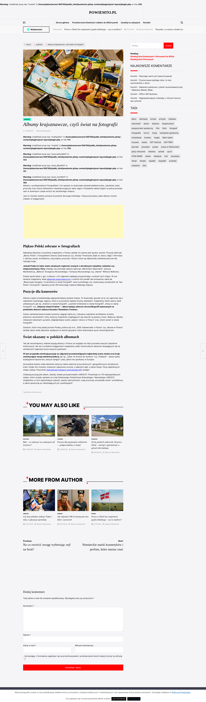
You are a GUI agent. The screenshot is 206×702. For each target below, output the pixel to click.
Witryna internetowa (84, 645)
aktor (134, 119)
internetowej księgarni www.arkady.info (64, 370)
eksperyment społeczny (142, 128)
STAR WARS (137, 156)
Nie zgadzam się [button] (134, 699)
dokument (136, 123)
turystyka (175, 156)
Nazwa (27, 635)
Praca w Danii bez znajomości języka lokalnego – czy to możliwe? (74, 29)
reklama (151, 151)
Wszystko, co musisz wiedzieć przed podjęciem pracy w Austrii (163, 29)
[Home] (28, 46)
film (157, 128)
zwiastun (136, 165)
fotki (164, 128)
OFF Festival (155, 142)
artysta (162, 119)
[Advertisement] (73, 221)
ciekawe (60, 439)
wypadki (162, 161)
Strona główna (62, 22)
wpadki (152, 161)
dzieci (146, 123)
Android (26, 513)
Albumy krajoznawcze (34, 392)
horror (146, 133)
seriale (161, 151)
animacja (143, 119)
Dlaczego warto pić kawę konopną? (155, 76)
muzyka (135, 142)
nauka (144, 142)
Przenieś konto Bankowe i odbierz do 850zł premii (95, 22)
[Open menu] (24, 22)
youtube (172, 161)
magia (157, 137)
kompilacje (136, 137)
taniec (148, 156)
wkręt (134, 161)
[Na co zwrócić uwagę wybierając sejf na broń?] (3, 351)
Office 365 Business (148, 94)
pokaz (155, 147)
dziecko (155, 123)
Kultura (26, 439)
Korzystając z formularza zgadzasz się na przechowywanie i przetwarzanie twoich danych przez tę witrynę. (73, 657)
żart (144, 165)
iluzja (154, 133)
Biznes (93, 513)
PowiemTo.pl (103, 12)
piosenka (146, 147)
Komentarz (28, 606)
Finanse (59, 513)
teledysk (157, 156)
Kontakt (146, 22)
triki (166, 156)
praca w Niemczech (170, 147)
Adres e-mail (29, 645)
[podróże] (39, 46)
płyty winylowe (138, 151)
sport (169, 151)
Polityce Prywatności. (181, 692)
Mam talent (167, 137)
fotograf (173, 128)
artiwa (153, 119)
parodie (135, 147)
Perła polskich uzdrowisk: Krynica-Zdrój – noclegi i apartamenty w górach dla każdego (106, 445)
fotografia (136, 133)
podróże (27, 119)
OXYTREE (168, 142)
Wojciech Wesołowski (127, 29)
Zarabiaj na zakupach (130, 22)
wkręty (143, 161)
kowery (147, 137)
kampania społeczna (169, 133)
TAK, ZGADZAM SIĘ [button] (119, 699)
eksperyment (168, 123)
